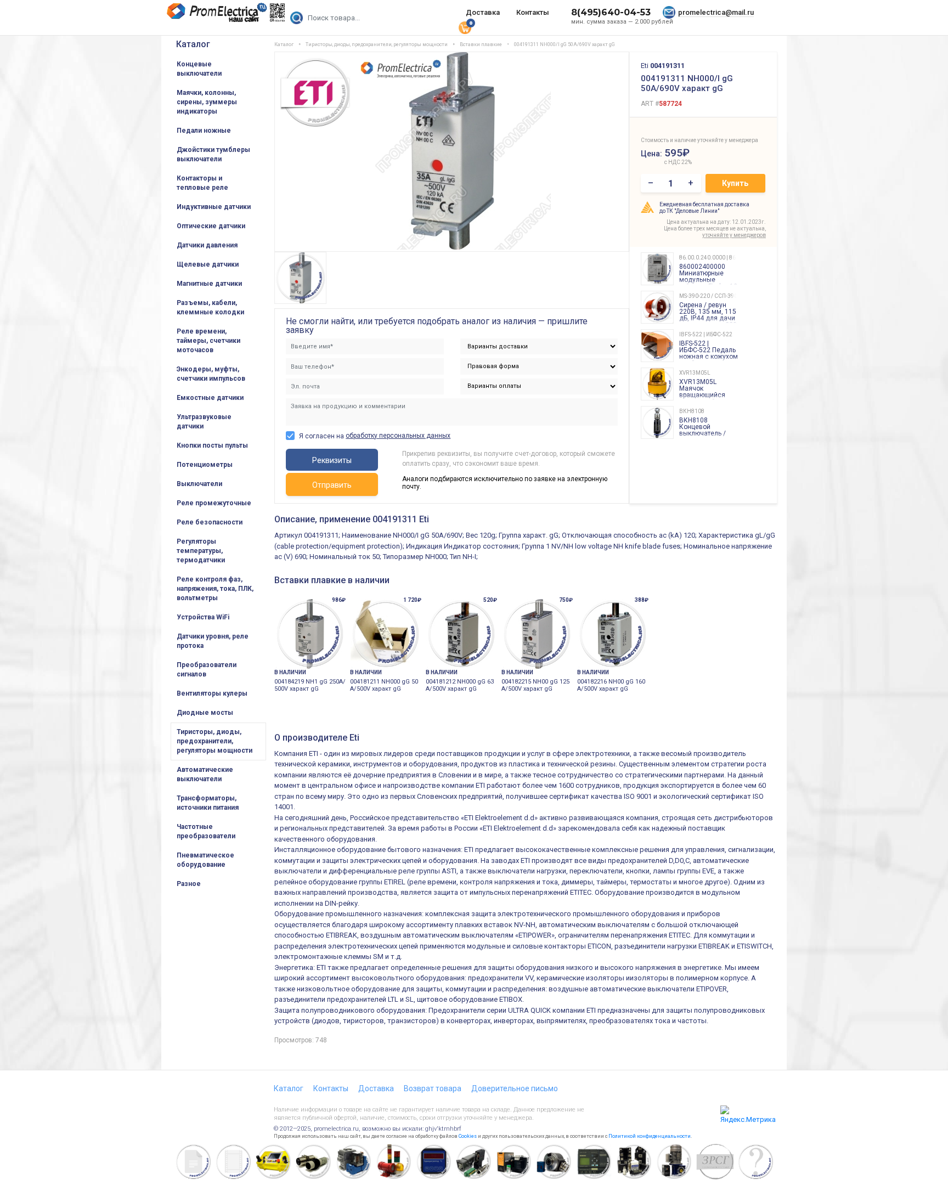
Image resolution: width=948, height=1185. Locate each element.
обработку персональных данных (398, 435)
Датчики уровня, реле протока (213, 641)
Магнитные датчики (209, 283)
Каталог (193, 44)
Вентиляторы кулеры (212, 693)
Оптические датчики (211, 226)
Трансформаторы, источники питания (208, 802)
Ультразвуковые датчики (204, 421)
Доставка (483, 12)
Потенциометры (205, 465)
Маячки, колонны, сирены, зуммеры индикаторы (207, 102)
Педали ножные (204, 130)
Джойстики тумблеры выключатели (213, 154)
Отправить (332, 485)
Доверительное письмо (514, 1088)
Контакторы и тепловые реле (202, 182)
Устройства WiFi (203, 617)
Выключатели (199, 484)
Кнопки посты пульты (212, 445)
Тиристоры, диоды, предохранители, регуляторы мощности (214, 741)
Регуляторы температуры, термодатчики (201, 551)
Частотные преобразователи (206, 831)
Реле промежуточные (214, 503)
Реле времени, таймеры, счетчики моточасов (208, 341)
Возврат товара (432, 1088)
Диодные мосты (205, 712)
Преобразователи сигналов (206, 669)
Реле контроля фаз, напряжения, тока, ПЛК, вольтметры (215, 588)
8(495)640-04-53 (611, 12)
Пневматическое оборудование (205, 859)
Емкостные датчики (210, 398)
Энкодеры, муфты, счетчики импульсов (211, 373)
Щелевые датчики (208, 264)
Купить (735, 183)
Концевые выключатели (199, 68)
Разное (189, 884)
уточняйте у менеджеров (734, 235)
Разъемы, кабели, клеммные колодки (210, 307)
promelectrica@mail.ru (716, 12)
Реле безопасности (209, 522)
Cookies (468, 1136)
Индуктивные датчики (214, 207)
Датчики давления (207, 245)
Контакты (532, 12)
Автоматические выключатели (205, 774)
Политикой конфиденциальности (649, 1136)
